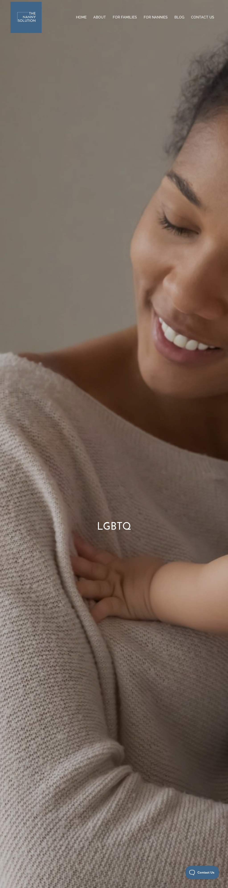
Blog (179, 17)
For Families (125, 17)
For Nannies (156, 17)
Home (81, 17)
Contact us (202, 17)
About (99, 17)
